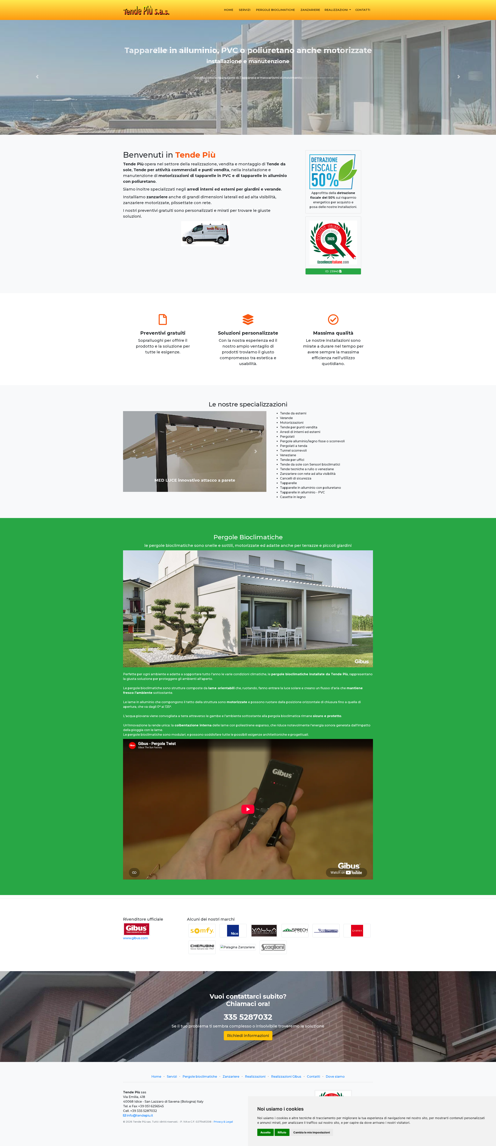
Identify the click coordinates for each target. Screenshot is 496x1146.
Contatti (362, 10)
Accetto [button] (265, 1132)
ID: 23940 (332, 271)
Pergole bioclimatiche (275, 10)
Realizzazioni (337, 10)
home (228, 10)
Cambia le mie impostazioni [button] (311, 1132)
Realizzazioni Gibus (286, 1076)
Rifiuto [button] (282, 1132)
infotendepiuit (139, 1115)
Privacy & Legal (223, 1121)
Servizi (245, 10)
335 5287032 (248, 1017)
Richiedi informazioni (248, 1035)
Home (156, 1076)
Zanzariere (310, 10)
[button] (37, 77)
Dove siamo (335, 1076)
